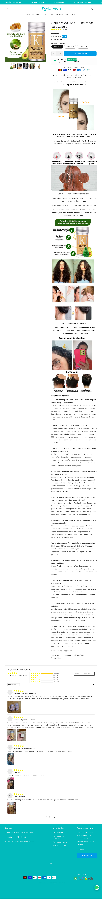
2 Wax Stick (70, 47)
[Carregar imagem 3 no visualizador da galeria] (25, 66)
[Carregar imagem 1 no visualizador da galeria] (12, 66)
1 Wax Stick (57, 47)
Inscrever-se (87, 855)
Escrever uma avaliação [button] (84, 674)
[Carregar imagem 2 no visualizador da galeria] (19, 66)
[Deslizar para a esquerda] (7, 66)
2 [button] (49, 817)
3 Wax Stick (83, 47)
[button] (7, 9)
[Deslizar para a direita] (44, 66)
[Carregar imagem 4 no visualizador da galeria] (32, 66)
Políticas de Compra (60, 842)
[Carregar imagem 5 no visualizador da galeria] (39, 66)
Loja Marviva (45, 883)
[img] (19, 691)
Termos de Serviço (59, 846)
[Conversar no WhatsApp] (97, 887)
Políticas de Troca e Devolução (60, 837)
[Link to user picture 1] (14, 707)
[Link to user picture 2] (21, 735)
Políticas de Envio (59, 832)
